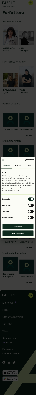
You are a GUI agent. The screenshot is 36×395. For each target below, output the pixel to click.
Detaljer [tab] (18, 165)
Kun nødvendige (18, 233)
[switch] (31, 205)
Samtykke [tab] (6, 165)
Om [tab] (29, 165)
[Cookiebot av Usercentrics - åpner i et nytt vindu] (25, 160)
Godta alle (18, 226)
